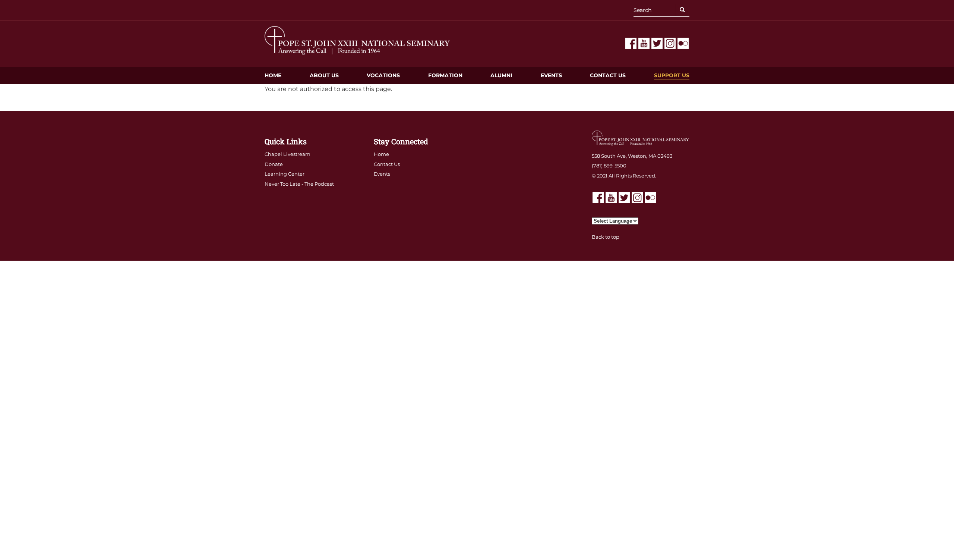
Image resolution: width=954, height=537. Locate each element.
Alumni (501, 75)
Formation (445, 75)
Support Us (671, 75)
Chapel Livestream (287, 154)
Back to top (605, 237)
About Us (324, 75)
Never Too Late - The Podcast (299, 184)
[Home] (358, 40)
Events (551, 75)
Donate (274, 164)
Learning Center (284, 174)
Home (273, 75)
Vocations (383, 75)
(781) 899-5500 (609, 166)
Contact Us (608, 75)
